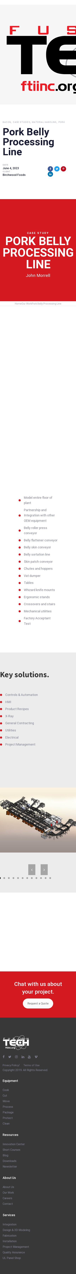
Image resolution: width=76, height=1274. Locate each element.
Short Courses (11, 1149)
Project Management (16, 1246)
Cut (5, 1095)
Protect (8, 1118)
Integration (9, 1224)
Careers (7, 1198)
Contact (8, 1203)
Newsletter (10, 1166)
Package (8, 1112)
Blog (5, 1155)
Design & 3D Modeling (16, 1230)
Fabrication (9, 1235)
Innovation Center (14, 1144)
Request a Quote (38, 1003)
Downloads (9, 1161)
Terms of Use (31, 1065)
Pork (62, 122)
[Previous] (31, 869)
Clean (6, 1123)
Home (18, 303)
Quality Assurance (14, 1252)
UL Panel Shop (12, 1258)
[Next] (44, 869)
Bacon (7, 122)
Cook (6, 1090)
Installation (10, 1241)
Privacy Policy (11, 1065)
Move (6, 1101)
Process (8, 1106)
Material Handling (44, 122)
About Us (8, 1187)
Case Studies (21, 122)
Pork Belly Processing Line (46, 303)
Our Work (27, 303)
